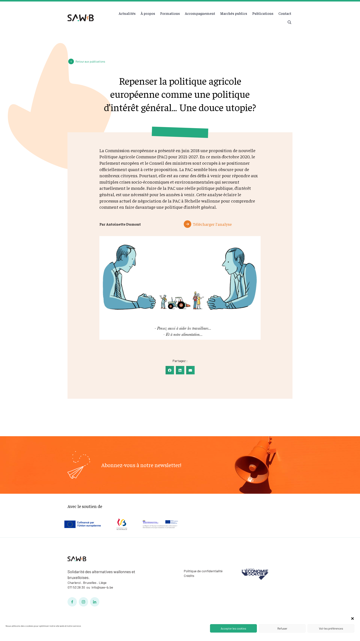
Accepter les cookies (233, 628)
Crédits (189, 576)
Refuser (282, 628)
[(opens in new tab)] (255, 574)
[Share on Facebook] (170, 370)
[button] (352, 618)
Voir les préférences (331, 628)
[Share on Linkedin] (180, 370)
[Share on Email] (190, 370)
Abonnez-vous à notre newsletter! (141, 464)
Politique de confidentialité (203, 571)
